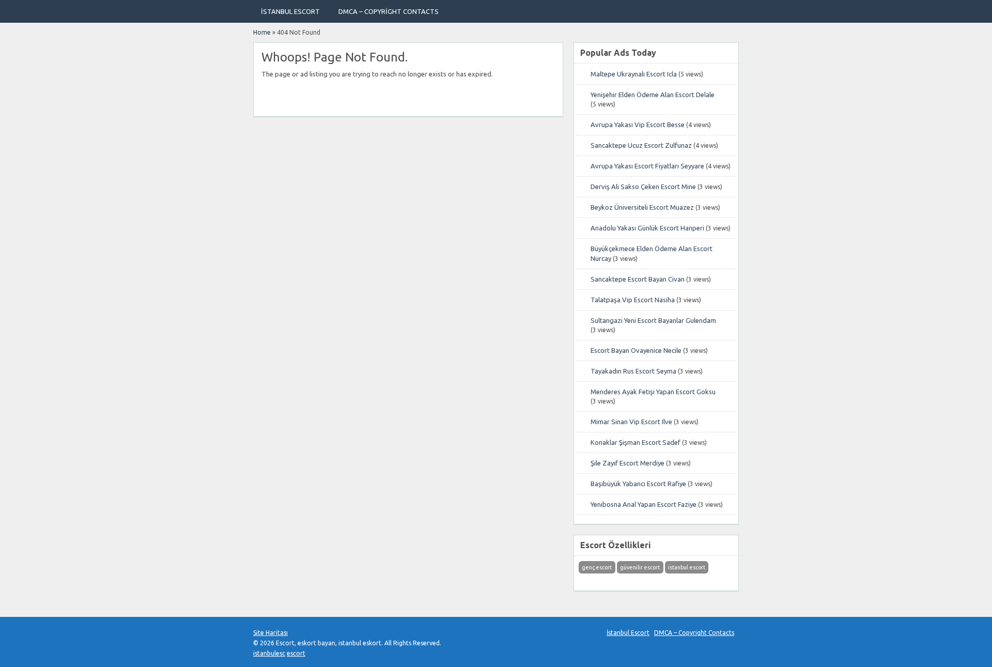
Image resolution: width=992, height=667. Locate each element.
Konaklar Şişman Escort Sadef (635, 442)
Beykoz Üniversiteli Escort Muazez (642, 207)
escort (296, 653)
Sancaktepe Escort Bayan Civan (638, 279)
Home (262, 32)
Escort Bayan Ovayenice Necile (636, 350)
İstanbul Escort (290, 11)
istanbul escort (686, 567)
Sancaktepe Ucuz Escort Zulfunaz (641, 145)
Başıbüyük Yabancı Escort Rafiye (638, 483)
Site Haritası (270, 632)
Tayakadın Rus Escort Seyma (633, 371)
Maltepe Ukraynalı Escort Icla (634, 73)
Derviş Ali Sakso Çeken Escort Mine (643, 186)
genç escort (597, 567)
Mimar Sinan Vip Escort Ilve (631, 421)
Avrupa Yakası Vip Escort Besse (638, 124)
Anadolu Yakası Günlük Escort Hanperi (647, 227)
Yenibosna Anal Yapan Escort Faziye (643, 504)
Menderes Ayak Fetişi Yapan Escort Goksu (653, 391)
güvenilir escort (640, 567)
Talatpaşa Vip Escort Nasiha (633, 299)
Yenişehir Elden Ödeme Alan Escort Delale (653, 94)
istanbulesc (269, 653)
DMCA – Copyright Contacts (388, 11)
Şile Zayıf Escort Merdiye (627, 463)
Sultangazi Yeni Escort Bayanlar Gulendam (653, 320)
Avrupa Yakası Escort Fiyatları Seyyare (647, 165)
